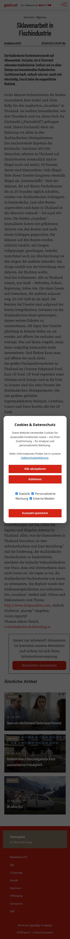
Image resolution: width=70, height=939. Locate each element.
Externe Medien (43, 498)
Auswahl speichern (35, 513)
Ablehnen (35, 479)
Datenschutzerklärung (34, 457)
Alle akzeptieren (35, 468)
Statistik (24, 494)
